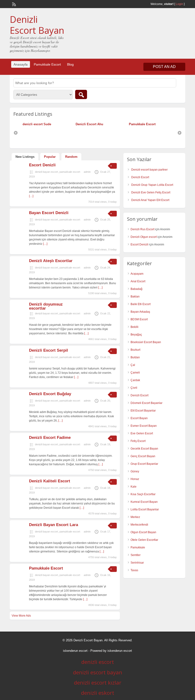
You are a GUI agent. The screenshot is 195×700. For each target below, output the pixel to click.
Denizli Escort (140, 177)
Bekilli (134, 327)
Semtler (136, 555)
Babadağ (136, 289)
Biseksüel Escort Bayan (146, 342)
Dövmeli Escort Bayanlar (146, 403)
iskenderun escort (75, 650)
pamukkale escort (69, 171)
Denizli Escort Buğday (50, 394)
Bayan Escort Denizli (48, 213)
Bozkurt (135, 349)
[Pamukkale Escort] (128, 124)
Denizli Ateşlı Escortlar (51, 261)
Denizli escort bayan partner (149, 169)
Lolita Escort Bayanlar (145, 509)
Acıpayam (137, 273)
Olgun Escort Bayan (143, 532)
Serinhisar (137, 562)
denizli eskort (97, 692)
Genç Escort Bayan (143, 456)
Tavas (134, 570)
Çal (133, 365)
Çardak (135, 380)
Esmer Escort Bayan (144, 425)
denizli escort (97, 661)
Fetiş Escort (138, 441)
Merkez (135, 517)
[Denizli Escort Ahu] (74, 124)
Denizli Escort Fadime (50, 437)
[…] (31, 196)
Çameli (135, 372)
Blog (70, 64)
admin (87, 171)
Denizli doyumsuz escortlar (46, 306)
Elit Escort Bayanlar (143, 410)
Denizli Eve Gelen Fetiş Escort (150, 192)
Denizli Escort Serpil (48, 350)
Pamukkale (138, 547)
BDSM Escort (139, 319)
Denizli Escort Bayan (37, 24)
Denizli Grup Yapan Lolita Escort (152, 185)
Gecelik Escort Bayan (144, 448)
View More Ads (21, 615)
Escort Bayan (139, 418)
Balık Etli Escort (141, 304)
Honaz (135, 479)
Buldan (135, 357)
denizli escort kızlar (97, 682)
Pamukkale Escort (47, 64)
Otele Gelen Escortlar (144, 540)
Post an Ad (164, 67)
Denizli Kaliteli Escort (49, 481)
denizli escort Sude (37, 124)
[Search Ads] (81, 94)
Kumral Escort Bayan (144, 501)
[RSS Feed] (13, 4)
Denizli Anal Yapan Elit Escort (150, 200)
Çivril (134, 387)
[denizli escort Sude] (21, 124)
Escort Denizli (42, 165)
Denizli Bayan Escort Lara (53, 525)
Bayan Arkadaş (140, 311)
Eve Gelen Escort (142, 433)
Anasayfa (21, 64)
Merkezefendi (139, 524)
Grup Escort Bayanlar (144, 463)
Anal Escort (138, 281)
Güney (135, 471)
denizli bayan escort (46, 171)
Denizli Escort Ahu (89, 124)
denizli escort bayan (97, 672)
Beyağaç (136, 334)
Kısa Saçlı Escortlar (143, 494)
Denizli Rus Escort (142, 229)
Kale (133, 486)
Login (179, 4)
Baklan (135, 296)
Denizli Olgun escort (144, 237)
